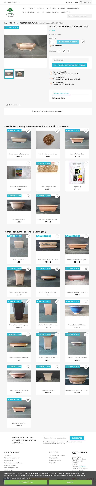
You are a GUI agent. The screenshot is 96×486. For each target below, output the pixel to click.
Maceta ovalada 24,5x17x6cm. (18, 390)
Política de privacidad (11, 468)
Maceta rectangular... (77, 154)
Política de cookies (10, 465)
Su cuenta (53, 452)
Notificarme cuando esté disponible (69, 65)
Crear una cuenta (55, 460)
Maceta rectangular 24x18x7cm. (77, 292)
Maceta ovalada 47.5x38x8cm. (18, 358)
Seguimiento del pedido (57, 455)
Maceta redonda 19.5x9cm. (77, 325)
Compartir (59, 51)
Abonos (41, 8)
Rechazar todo (26, 482)
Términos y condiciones (12, 458)
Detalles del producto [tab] (61, 93)
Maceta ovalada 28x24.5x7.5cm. (77, 358)
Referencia (56, 98)
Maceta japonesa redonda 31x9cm (77, 390)
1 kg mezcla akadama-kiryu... (48, 154)
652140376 (16, 2)
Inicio (24, 8)
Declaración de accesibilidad (13, 463)
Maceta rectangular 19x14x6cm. (48, 259)
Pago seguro (8, 460)
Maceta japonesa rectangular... (19, 154)
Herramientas (73, 8)
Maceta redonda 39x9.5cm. (48, 292)
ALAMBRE (61, 8)
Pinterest (68, 51)
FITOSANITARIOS (28, 12)
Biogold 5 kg (77, 187)
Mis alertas (52, 463)
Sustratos (51, 8)
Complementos (52, 12)
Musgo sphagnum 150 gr (48, 187)
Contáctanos (8, 470)
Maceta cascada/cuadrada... (48, 358)
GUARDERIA (65, 12)
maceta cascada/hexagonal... (18, 325)
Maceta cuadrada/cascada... (19, 292)
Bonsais (31, 8)
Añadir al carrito (68, 42)
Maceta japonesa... (19, 259)
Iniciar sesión (53, 458)
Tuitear (64, 51)
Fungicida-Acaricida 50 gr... (19, 187)
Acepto (70, 482)
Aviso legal (7, 455)
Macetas (40, 12)
